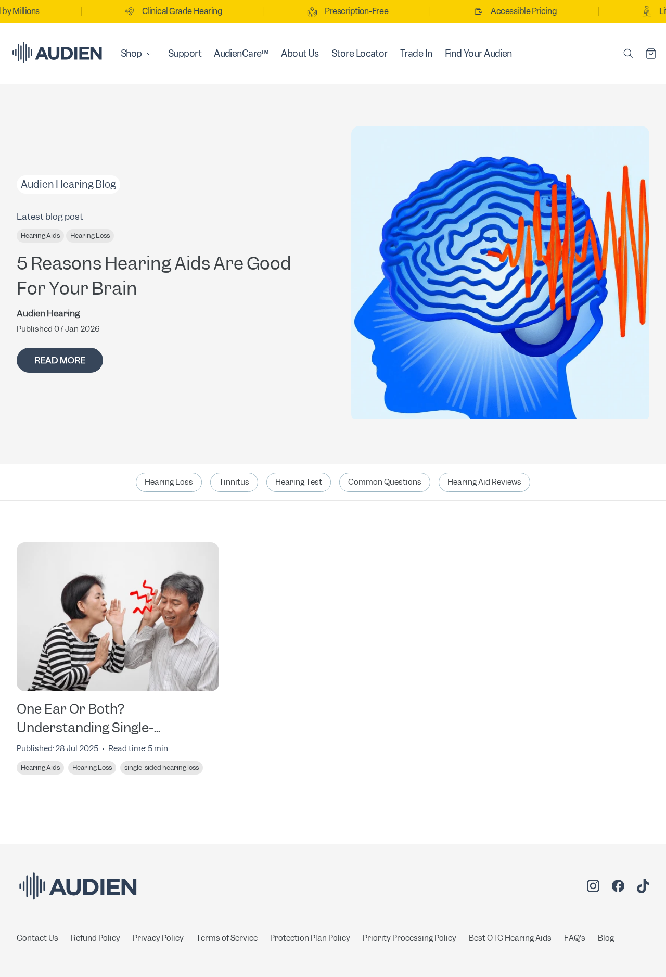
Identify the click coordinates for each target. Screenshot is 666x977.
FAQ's (574, 938)
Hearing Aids (40, 235)
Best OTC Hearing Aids (510, 938)
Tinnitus (234, 482)
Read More (59, 360)
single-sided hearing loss (161, 767)
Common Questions (384, 482)
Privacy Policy (158, 938)
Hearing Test (298, 482)
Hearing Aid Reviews (484, 482)
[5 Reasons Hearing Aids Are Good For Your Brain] (500, 274)
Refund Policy (95, 938)
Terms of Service (227, 938)
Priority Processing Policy (409, 938)
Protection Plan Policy (310, 938)
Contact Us (37, 938)
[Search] (628, 53)
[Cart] (651, 53)
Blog (606, 938)
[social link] (593, 887)
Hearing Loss (90, 235)
